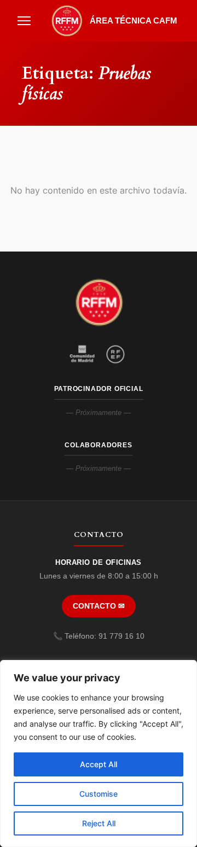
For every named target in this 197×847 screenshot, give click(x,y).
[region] (98, 753)
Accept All (98, 764)
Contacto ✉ (99, 606)
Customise (98, 793)
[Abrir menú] (24, 21)
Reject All (98, 823)
